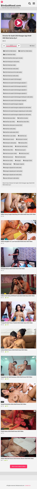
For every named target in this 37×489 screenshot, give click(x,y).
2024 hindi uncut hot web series (13, 72)
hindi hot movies (23, 118)
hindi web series (21, 157)
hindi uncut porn (21, 150)
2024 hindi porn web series (12, 61)
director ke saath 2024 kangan (13, 79)
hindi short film (9, 150)
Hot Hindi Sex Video (10, 54)
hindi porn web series (10, 143)
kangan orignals (19, 164)
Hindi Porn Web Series (26, 51)
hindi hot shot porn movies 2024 (13, 125)
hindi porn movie (9, 139)
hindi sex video (9, 146)
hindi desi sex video (10, 118)
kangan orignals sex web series (13, 174)
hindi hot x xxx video (10, 135)
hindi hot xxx (22, 135)
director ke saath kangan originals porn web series (18, 111)
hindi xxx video (9, 160)
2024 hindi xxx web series (11, 75)
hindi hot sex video (10, 121)
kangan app (8, 164)
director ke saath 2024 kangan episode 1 (16, 82)
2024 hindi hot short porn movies (13, 58)
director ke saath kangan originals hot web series (18, 107)
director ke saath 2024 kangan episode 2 (16, 86)
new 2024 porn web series (12, 178)
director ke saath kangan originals (14, 104)
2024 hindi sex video (10, 65)
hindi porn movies (22, 139)
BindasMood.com (11, 5)
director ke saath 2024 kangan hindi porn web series (19, 97)
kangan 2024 (28, 160)
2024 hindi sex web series (11, 68)
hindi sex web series (21, 146)
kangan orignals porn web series (13, 171)
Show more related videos (18, 466)
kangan (18, 160)
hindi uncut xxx (9, 157)
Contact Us (27, 485)
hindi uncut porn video (11, 153)
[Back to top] (33, 485)
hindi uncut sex (24, 153)
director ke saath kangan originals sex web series (18, 114)
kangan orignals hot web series (13, 167)
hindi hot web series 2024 (11, 132)
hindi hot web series (10, 128)
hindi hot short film (23, 121)
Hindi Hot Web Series (10, 51)
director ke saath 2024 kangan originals (15, 100)
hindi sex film (23, 143)
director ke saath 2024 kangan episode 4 (16, 93)
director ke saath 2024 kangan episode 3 (16, 90)
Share (32, 45)
